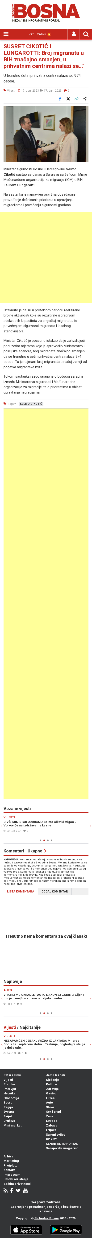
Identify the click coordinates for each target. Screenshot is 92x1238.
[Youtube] (25, 1191)
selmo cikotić (31, 403)
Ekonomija (11, 1098)
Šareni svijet (55, 1134)
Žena (50, 1116)
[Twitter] (18, 1191)
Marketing (11, 1161)
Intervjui (10, 1089)
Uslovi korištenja (16, 1179)
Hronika (10, 1093)
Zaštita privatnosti (17, 1184)
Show (50, 1107)
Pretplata (10, 1165)
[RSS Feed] (6, 1191)
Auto (49, 1102)
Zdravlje (52, 1089)
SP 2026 (51, 1139)
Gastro (51, 1093)
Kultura (51, 1084)
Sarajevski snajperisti (62, 1148)
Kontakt (9, 1170)
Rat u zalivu (12, 1075)
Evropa (9, 1111)
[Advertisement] (46, 257)
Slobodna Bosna (46, 1218)
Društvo (9, 1121)
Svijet (8, 1116)
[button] (84, 110)
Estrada (51, 1121)
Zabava (51, 1125)
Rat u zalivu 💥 (40, 34)
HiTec (50, 1098)
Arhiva (8, 1156)
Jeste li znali (55, 1075)
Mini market (12, 1125)
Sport (8, 1102)
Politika (9, 1084)
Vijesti (8, 1080)
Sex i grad (53, 1111)
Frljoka (51, 1130)
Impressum (12, 1174)
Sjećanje (52, 1080)
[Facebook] (11, 1191)
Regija (8, 1107)
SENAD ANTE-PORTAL (62, 1143)
